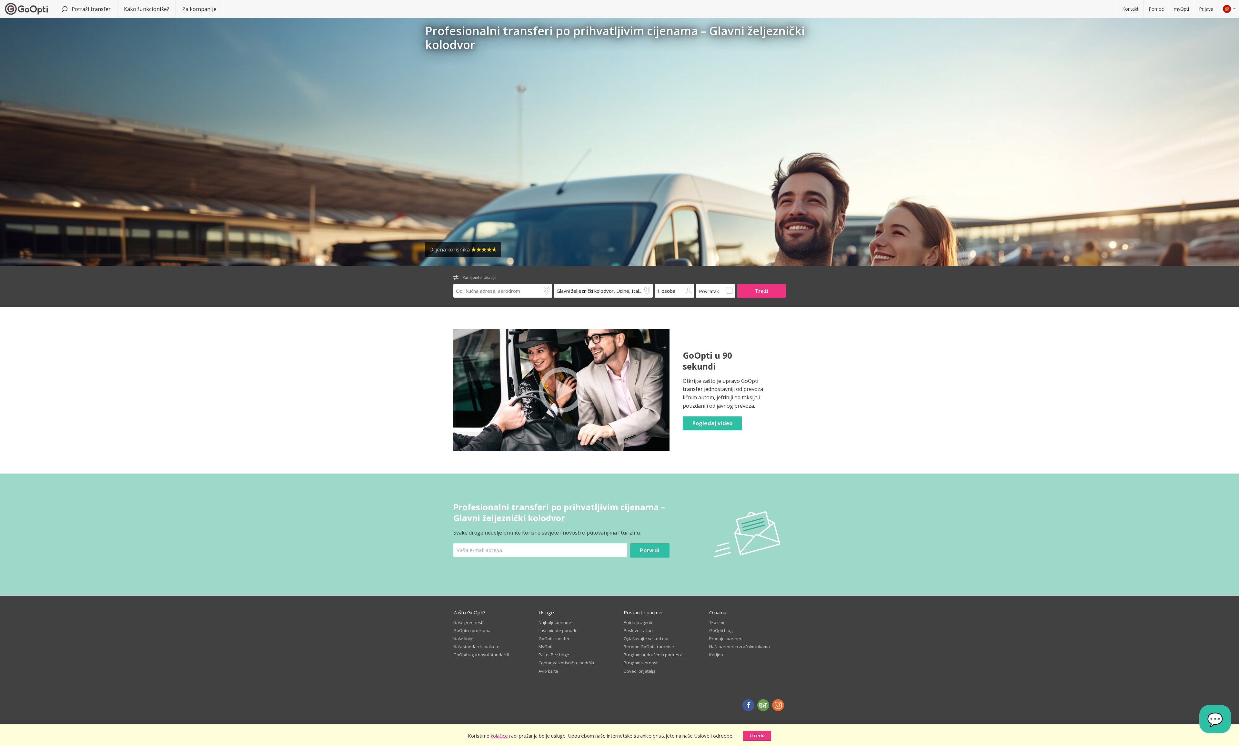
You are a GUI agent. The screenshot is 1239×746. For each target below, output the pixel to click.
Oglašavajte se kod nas (647, 638)
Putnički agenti (638, 622)
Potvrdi (650, 550)
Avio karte (548, 671)
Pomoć (1156, 9)
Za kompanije (199, 9)
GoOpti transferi (554, 638)
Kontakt (1130, 9)
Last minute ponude (558, 630)
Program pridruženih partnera (653, 655)
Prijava (1206, 9)
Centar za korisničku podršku (567, 663)
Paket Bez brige (554, 655)
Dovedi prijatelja (640, 671)
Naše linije (463, 638)
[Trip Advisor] (763, 705)
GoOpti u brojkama (471, 630)
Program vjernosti (641, 663)
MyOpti (545, 646)
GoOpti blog (720, 630)
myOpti (1181, 9)
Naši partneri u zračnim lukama (739, 646)
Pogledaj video (712, 423)
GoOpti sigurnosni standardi (481, 655)
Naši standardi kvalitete (476, 646)
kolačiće (499, 735)
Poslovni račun (638, 630)
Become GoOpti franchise (649, 646)
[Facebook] (748, 705)
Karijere (717, 655)
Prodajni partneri (725, 638)
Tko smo (717, 622)
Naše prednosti (468, 622)
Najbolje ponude (555, 622)
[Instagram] (778, 705)
